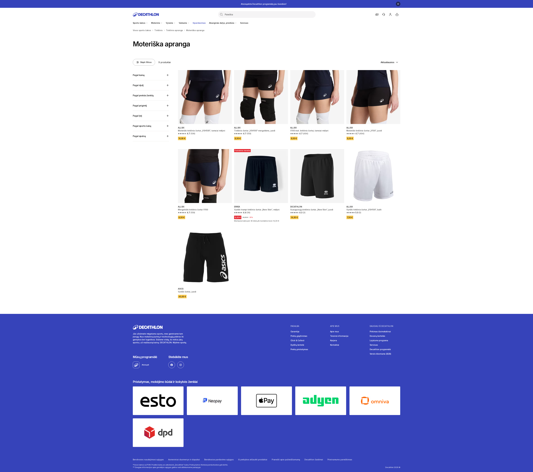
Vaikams (183, 23)
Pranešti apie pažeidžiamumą (286, 459)
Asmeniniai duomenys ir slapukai (184, 459)
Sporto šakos (139, 23)
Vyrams (169, 23)
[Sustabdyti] (398, 4)
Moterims (156, 23)
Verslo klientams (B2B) (380, 354)
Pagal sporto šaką (142, 126)
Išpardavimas (199, 23)
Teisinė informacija (339, 336)
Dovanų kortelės (377, 336)
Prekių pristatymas (299, 349)
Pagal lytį (137, 115)
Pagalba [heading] (295, 326)
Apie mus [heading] (334, 326)
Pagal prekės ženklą (143, 95)
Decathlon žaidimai (313, 459)
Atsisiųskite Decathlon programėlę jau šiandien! (263, 4)
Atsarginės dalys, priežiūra (222, 23)
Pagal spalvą (139, 136)
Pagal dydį (138, 85)
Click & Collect (297, 340)
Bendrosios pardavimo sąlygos (219, 459)
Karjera (333, 340)
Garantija (295, 331)
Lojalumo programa (379, 340)
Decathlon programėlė (380, 349)
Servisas (244, 23)
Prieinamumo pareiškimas (339, 459)
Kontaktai (334, 345)
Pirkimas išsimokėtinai (380, 331)
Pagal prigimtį (140, 105)
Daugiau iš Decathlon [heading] (381, 326)
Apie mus (334, 331)
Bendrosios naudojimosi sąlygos (148, 459)
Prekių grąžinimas (299, 336)
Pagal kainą (139, 75)
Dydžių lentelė (297, 345)
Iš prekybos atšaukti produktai (252, 459)
